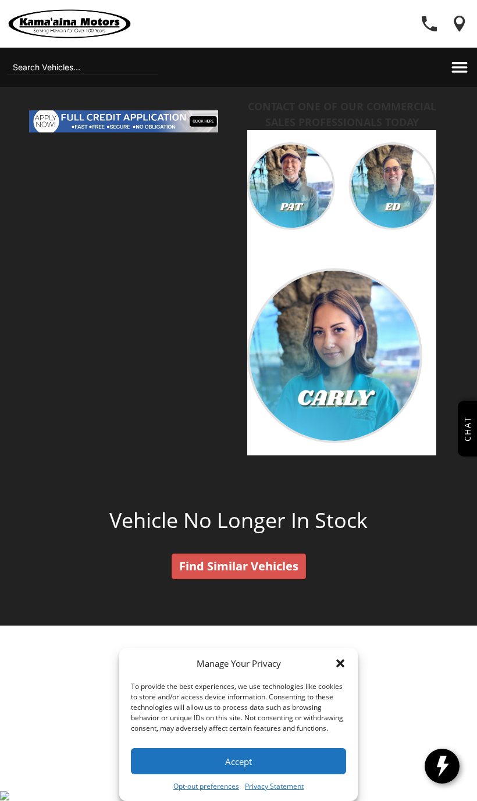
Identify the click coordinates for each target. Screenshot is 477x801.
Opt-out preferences (206, 786)
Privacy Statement (274, 786)
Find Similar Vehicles (238, 566)
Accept (238, 761)
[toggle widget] (442, 766)
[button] (340, 663)
